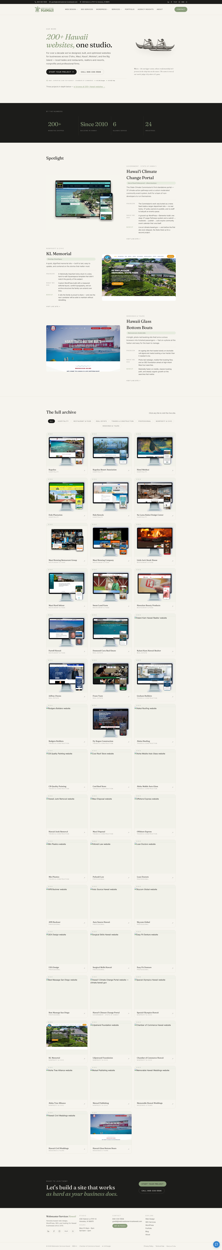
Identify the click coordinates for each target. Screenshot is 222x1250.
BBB (183, 2)
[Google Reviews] (186, 2)
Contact (181, 9)
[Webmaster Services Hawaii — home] (44, 9)
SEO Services (87, 9)
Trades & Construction (123, 421)
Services (116, 9)
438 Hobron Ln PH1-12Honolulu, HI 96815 (88, 1220)
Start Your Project (60, 72)
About (160, 9)
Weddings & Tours (111, 426)
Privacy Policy (148, 1246)
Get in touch (120, 1226)
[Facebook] (171, 2)
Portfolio (129, 9)
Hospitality (63, 421)
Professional (144, 421)
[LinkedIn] (168, 2)
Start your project (153, 1184)
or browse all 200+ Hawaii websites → (89, 86)
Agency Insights (146, 9)
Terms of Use (160, 1246)
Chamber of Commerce (84, 80)
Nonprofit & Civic (164, 421)
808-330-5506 (42, 2)
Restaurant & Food (82, 421)
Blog (147, 1231)
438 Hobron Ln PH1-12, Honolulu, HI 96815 (95, 2)
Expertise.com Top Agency (63, 80)
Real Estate (101, 421)
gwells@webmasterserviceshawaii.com (64, 2)
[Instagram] (179, 2)
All (51, 421)
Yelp (175, 2)
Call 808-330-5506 (91, 72)
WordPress (101, 9)
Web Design (70, 9)
